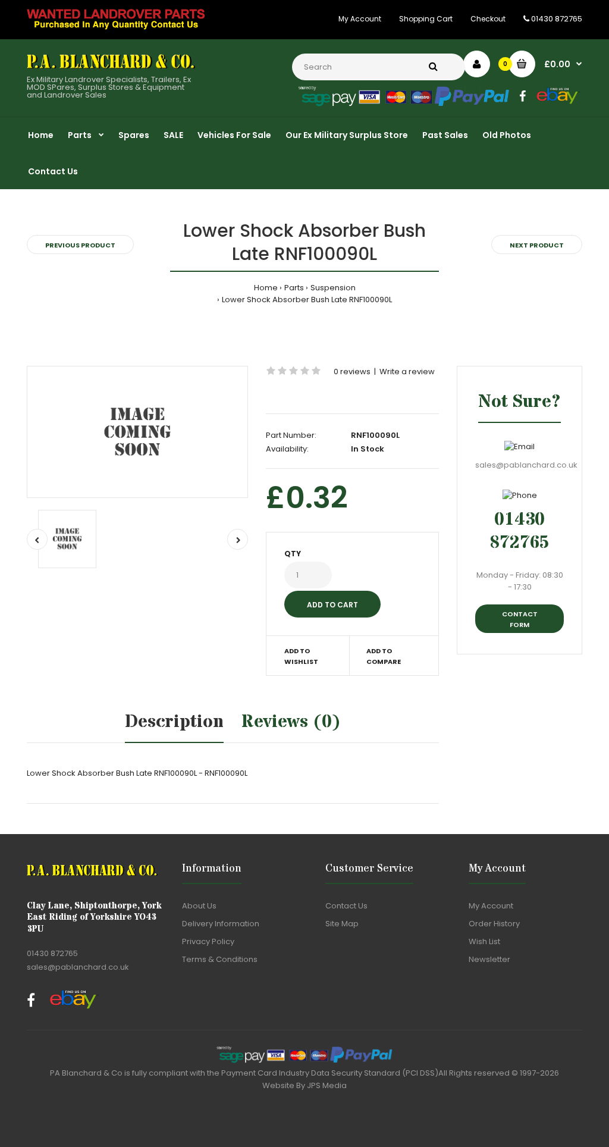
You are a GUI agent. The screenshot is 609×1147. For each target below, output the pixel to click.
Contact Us (346, 905)
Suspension (333, 287)
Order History (494, 923)
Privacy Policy (208, 941)
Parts (294, 287)
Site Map (342, 923)
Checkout (488, 19)
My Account (359, 19)
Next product (537, 245)
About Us (199, 905)
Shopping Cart (426, 19)
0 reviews (352, 371)
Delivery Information (220, 923)
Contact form (520, 619)
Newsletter (489, 959)
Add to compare (383, 656)
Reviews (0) (291, 722)
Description (174, 722)
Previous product (80, 245)
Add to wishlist (301, 656)
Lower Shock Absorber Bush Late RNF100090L (307, 299)
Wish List (484, 941)
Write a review (407, 371)
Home (266, 287)
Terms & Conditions (220, 959)
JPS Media (327, 1085)
